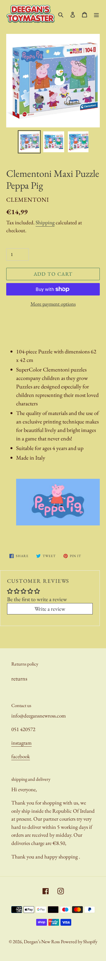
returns (19, 678)
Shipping (45, 222)
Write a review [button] (49, 608)
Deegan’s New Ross (42, 941)
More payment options (53, 304)
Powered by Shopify (79, 941)
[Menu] (96, 14)
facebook (20, 756)
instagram (21, 742)
